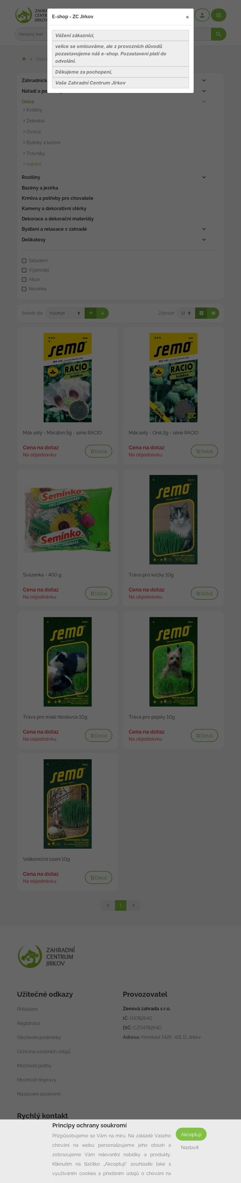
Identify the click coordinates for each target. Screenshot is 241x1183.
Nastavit (190, 1147)
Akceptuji (191, 1134)
